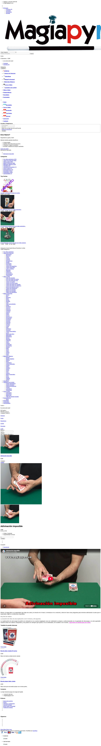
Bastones (8, 297)
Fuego (7, 326)
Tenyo (7, 349)
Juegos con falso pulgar (12, 283)
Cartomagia (8, 392)
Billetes (8, 360)
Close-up (8, 309)
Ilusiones (8, 330)
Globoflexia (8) (6, 165)
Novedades (6, 400)
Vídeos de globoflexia (11, 292)
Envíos (5, 702)
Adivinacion (9, 254)
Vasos (7, 353)
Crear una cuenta (4, 148)
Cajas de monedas (10, 278)
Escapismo (8, 263)
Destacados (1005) (8, 172)
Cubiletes (8, 310)
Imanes (8, 373)
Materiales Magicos (8, 356)
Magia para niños (10, 334)
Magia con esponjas (11, 289)
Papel (7, 342)
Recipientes (9, 345)
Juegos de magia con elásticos (13, 285)
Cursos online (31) (7, 168)
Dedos (7, 369)
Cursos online (6, 391)
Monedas (8, 270)
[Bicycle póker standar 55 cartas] (10, 645)
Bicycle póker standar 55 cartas (9, 651)
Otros (7, 375)
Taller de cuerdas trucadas (12, 396)
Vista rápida (3, 647)
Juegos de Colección (8, 253)
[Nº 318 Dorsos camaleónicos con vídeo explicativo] (7, 225)
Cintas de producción (11, 386)
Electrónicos (9, 317)
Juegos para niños (10, 267)
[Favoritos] (2, 648)
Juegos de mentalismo (11, 288)
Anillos (7, 295)
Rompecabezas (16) (8, 169)
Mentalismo (9, 336)
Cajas (7, 302)
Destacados (6, 402)
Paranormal (8, 272)
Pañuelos (8, 271)
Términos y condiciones (9, 703)
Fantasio (8, 323)
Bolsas (7, 300)
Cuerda (7, 365)
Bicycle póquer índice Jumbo (8, 681)
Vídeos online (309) (8, 162)
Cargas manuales (10, 385)
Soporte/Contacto (7, 705)
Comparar (8, 10)
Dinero (7, 314)
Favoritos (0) (9, 9)
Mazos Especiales (10, 374)
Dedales (8, 368)
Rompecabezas (7, 398)
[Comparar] (3, 648)
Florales (8, 325)
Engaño (8, 262)
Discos (7, 315)
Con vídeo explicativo (8, 251)
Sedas (7, 377)
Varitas (7, 352)
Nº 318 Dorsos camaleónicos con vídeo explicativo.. (13, 226)
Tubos (7, 351)
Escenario (8, 319)
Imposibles (9, 265)
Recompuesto (9, 274)
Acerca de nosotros (8, 701)
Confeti (8, 387)
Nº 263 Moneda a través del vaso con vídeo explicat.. (13, 242)
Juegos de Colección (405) (9, 160)
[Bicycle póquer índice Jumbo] (10, 676)
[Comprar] (1, 648)
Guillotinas (8, 328)
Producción (8, 344)
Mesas (7, 338)
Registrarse (9, 12)
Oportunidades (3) (7, 173)
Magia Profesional (7, 293)
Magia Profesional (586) (9, 163)
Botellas (8, 301)
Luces (7, 332)
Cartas (7, 257)
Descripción (6, 547)
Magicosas (8, 395)
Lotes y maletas (10, 268)
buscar (32, 53)
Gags (7, 327)
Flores (7, 370)
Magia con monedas (11, 291)
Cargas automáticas (11, 383)
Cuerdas (8, 259)
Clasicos (8, 308)
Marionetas (8, 335)
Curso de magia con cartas (12, 279)
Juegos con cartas (10, 281)
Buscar (2, 432)
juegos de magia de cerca (12, 287)
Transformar (9, 275)
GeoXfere (35, 730)
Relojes (8, 347)
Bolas (7, 298)
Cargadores (9, 362)
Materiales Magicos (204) (9, 164)
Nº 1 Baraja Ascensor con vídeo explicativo (11, 209)
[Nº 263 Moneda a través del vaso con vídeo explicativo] (7, 241)
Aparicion (8, 255)
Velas (7, 355)
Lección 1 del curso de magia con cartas (10, 193)
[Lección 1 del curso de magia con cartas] (7, 191)
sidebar (2, 462)
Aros (7, 296)
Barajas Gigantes (10, 358)
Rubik (7, 348)
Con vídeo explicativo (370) (9, 159)
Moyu (7, 399)
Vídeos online (6, 276)
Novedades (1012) (7, 171)
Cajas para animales (11, 304)
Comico (8, 258)
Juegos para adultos (11, 331)
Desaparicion (9, 261)
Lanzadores (9, 388)
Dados (7, 313)
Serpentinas (9, 390)
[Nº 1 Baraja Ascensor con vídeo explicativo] (7, 208)
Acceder (8, 13)
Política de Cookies (8, 707)
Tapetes (8, 378)
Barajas (8, 357)
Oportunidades (6, 403)
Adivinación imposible (8, 154)
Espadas (8, 321)
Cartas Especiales (10, 364)
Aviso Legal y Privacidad (9, 706)
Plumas (8, 343)
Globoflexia (6, 381)
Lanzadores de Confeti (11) (9, 167)
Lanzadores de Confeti (8, 382)
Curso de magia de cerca (12, 280)
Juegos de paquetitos (11, 266)
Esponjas (8, 322)
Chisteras (8, 306)
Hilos (7, 372)
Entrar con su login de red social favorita (11, 128)
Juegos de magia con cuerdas (13, 284)
